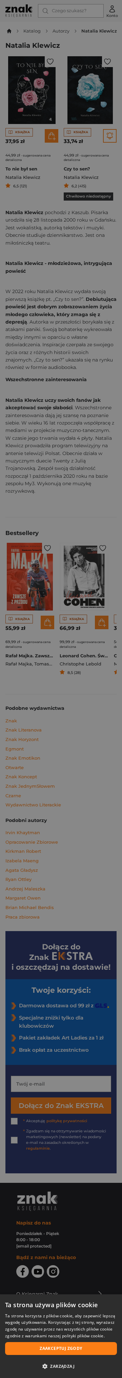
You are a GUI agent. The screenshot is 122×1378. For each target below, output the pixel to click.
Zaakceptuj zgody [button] (61, 1348)
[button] (61, 1366)
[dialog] (61, 1336)
